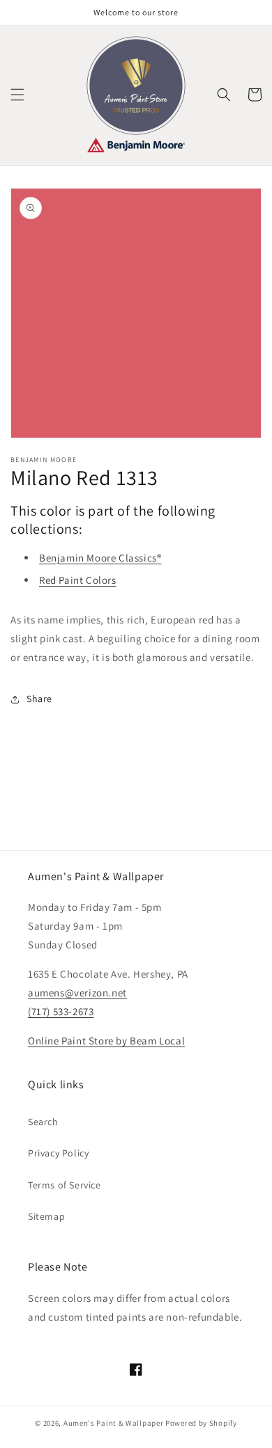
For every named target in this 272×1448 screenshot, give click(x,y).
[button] (17, 94)
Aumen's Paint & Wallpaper (113, 1423)
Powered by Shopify (201, 1423)
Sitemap (46, 1216)
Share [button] (39, 698)
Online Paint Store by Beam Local (106, 1040)
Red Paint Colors (77, 580)
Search (43, 1121)
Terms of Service (64, 1185)
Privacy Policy (58, 1153)
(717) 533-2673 (60, 1011)
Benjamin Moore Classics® (100, 557)
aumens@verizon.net (77, 992)
